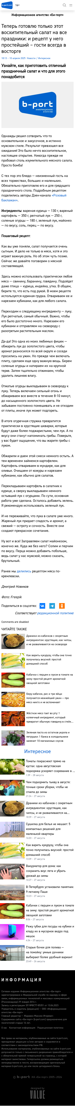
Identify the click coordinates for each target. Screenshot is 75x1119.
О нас (4, 1027)
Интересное (44, 58)
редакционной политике (55, 613)
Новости (31, 58)
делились (24, 571)
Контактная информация (22, 1027)
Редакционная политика (50, 1027)
